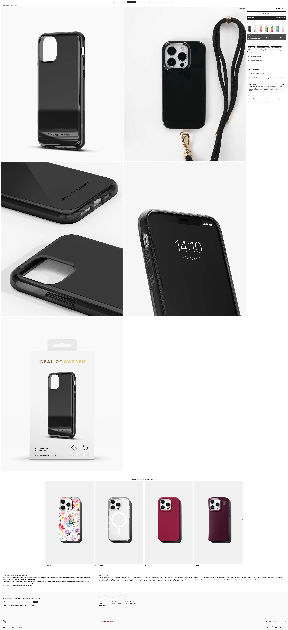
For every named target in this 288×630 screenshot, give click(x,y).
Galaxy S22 (258, 579)
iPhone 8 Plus (136, 579)
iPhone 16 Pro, (141, 577)
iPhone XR (110, 579)
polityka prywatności (31, 605)
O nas (113, 598)
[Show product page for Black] (249, 28)
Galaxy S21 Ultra (120, 580)
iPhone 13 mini (234, 577)
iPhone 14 (187, 577)
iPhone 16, (136, 577)
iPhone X (115, 579)
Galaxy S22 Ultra (273, 579)
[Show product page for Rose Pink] (260, 28)
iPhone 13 (214, 577)
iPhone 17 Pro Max (114, 577)
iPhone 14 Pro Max (207, 577)
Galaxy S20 (126, 580)
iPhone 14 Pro (193, 577)
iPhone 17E (125, 577)
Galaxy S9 (165, 580)
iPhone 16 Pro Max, (155, 577)
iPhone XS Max (104, 579)
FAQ (100, 601)
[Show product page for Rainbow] (271, 28)
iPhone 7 (141, 579)
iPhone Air (120, 577)
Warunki (126, 598)
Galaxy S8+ (181, 580)
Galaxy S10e (159, 580)
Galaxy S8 (175, 580)
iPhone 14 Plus (199, 577)
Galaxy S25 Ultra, (212, 579)
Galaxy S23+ (244, 579)
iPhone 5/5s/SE (167, 579)
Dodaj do (266, 17)
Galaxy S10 (148, 580)
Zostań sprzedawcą (116, 603)
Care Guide (114, 601)
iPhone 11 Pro (274, 577)
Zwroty (100, 603)
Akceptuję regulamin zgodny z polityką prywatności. (20, 605)
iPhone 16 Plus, (148, 577)
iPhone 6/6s (153, 579)
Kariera (126, 599)
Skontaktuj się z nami (104, 599)
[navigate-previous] (242, 519)
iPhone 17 (101, 577)
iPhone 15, (162, 577)
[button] (275, 621)
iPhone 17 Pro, (107, 577)
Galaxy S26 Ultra (187, 579)
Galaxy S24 (218, 579)
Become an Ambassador (130, 603)
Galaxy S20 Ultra (141, 580)
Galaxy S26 (174, 579)
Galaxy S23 (238, 579)
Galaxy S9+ (170, 580)
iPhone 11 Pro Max (267, 577)
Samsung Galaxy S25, (197, 579)
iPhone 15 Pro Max (181, 577)
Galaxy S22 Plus (265, 579)
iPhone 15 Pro (167, 577)
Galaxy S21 (106, 580)
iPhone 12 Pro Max (252, 577)
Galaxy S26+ (180, 579)
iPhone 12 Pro (240, 577)
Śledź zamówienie (103, 598)
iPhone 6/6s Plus (160, 579)
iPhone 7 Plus (147, 579)
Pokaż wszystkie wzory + (280, 22)
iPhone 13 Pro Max (226, 577)
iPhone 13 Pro (219, 577)
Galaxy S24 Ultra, (232, 579)
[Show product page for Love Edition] (283, 28)
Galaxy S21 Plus (112, 580)
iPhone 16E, (130, 577)
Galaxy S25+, (205, 579)
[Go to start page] (3, 2)
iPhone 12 (246, 577)
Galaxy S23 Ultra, (252, 579)
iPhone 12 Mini (260, 577)
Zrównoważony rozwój (117, 599)
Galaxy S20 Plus (133, 580)
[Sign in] (275, 2)
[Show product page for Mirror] (255, 28)
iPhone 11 (279, 577)
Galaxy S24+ (224, 579)
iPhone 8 (130, 579)
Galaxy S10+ (153, 580)
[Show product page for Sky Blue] (277, 28)
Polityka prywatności (129, 601)
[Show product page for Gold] (266, 28)
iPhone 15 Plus (173, 577)
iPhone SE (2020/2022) (122, 579)
